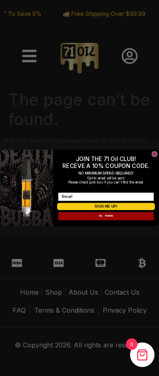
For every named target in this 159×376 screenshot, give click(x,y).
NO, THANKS (106, 216)
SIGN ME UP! (106, 206)
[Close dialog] (154, 154)
